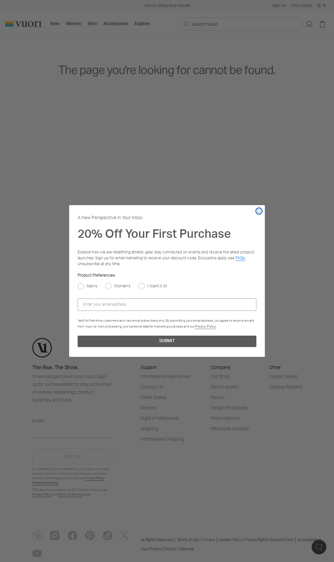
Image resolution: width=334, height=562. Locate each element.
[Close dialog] (259, 211)
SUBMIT (167, 341)
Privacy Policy (205, 326)
